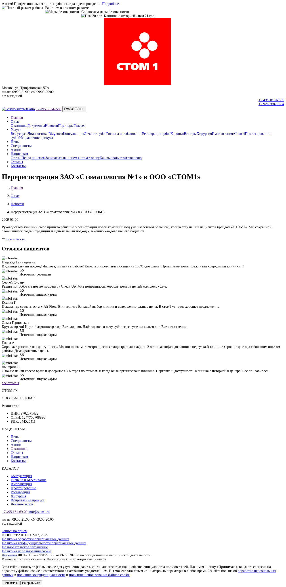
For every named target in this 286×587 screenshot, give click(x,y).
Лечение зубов (95, 134)
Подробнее (110, 4)
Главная (17, 117)
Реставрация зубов (156, 134)
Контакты (18, 166)
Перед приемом (33, 158)
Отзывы (17, 162)
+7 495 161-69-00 (271, 100)
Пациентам (19, 457)
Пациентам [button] (19, 154)
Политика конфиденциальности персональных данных (44, 543)
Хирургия (204, 134)
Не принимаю (31, 583)
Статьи (16, 158)
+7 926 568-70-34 (271, 104)
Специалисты (21, 146)
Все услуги (19, 134)
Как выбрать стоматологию (121, 158)
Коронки (177, 134)
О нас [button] (15, 121)
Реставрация (20, 492)
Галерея (79, 125)
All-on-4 (239, 134)
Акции (16, 150)
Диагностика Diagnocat (45, 134)
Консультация (73, 134)
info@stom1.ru (39, 512)
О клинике (19, 125)
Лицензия (9, 555)
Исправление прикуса (36, 138)
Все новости (15, 239)
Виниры (190, 134)
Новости (51, 125)
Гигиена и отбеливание (124, 134)
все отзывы (10, 383)
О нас (15, 196)
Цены (15, 142)
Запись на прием (14, 531)
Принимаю (11, 583)
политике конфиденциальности (41, 575)
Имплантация (222, 134)
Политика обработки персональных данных (35, 539)
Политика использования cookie (26, 551)
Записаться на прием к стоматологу (72, 158)
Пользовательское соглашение (25, 547)
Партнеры (66, 125)
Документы (36, 125)
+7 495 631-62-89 (48, 109)
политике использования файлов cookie (99, 575)
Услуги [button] (16, 129)
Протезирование (23, 488)
